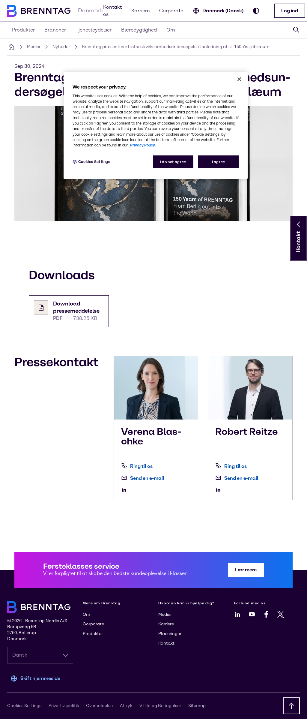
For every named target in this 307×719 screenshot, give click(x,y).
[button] (289, 11)
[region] (156, 125)
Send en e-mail (147, 478)
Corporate (171, 11)
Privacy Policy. (143, 145)
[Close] (239, 79)
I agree (218, 162)
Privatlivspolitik (64, 705)
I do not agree (173, 162)
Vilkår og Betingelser (160, 705)
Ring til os (141, 466)
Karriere (140, 11)
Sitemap (197, 705)
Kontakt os (112, 10)
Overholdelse (99, 705)
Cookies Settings (94, 161)
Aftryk (126, 705)
